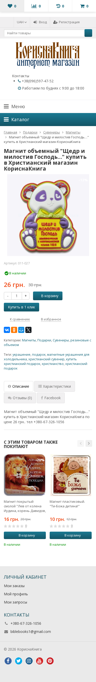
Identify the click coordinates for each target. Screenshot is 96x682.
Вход (43, 22)
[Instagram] (29, 661)
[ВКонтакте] (7, 330)
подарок (39, 354)
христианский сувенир (46, 359)
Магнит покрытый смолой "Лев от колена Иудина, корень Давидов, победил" (25, 506)
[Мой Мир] (21, 330)
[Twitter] (18, 661)
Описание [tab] (20, 386)
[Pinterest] (50, 661)
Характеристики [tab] (57, 386)
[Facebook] (8, 661)
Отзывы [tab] (22, 397)
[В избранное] (43, 544)
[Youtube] (39, 661)
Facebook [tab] (52, 397)
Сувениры (61, 340)
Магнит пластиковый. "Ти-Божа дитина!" (67, 503)
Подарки (44, 340)
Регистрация (69, 22)
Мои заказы (14, 585)
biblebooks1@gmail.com (30, 631)
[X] (28, 330)
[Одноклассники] (14, 330)
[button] (80, 443)
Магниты (29, 340)
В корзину (49, 295)
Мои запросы (15, 602)
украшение (21, 354)
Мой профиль (16, 593)
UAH (20, 22)
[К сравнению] (35, 544)
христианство (53, 364)
